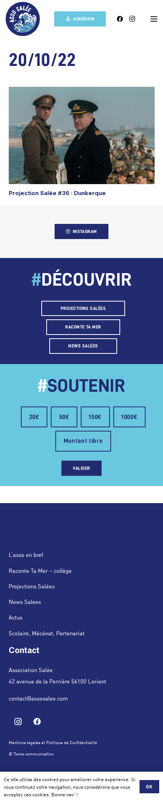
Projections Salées (32, 586)
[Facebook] (120, 19)
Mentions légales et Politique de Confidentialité (53, 742)
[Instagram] (132, 19)
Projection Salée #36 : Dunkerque (57, 193)
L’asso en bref (26, 554)
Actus (15, 617)
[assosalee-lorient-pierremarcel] (23, 19)
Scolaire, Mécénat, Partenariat (47, 633)
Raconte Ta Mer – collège (40, 570)
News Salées (25, 601)
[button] (154, 19)
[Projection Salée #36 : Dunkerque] (82, 135)
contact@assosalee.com (38, 698)
